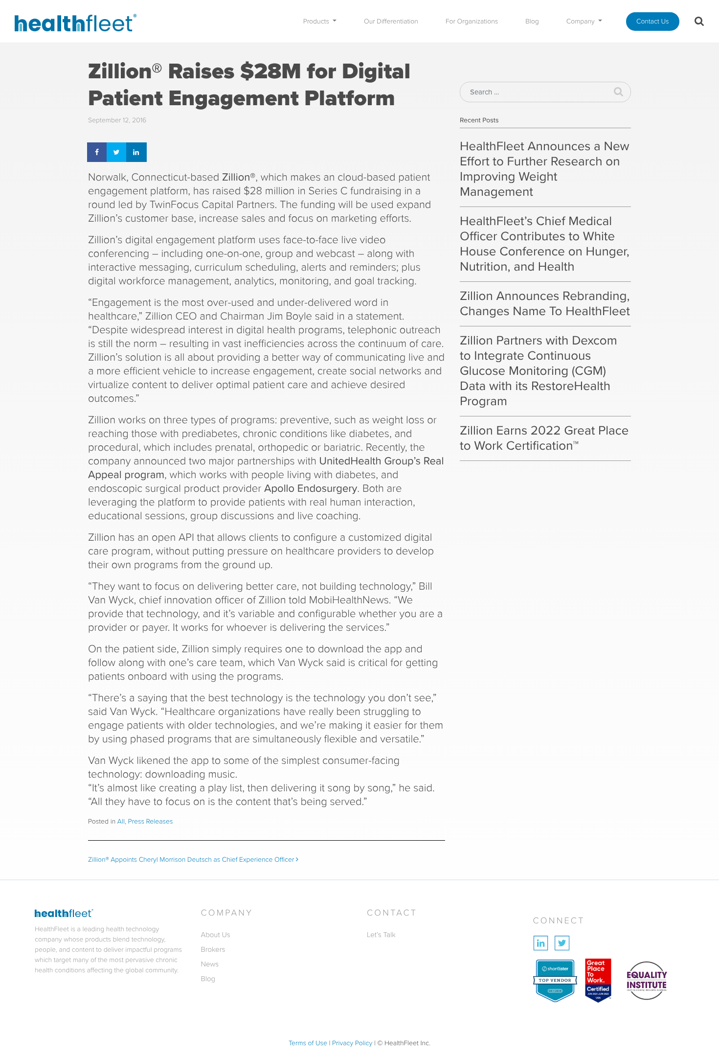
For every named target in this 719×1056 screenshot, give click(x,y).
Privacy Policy (352, 1043)
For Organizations (472, 21)
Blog (532, 21)
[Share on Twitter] (117, 152)
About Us (215, 934)
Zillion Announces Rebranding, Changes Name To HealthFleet (545, 304)
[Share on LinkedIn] (137, 152)
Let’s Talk (381, 934)
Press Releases (150, 821)
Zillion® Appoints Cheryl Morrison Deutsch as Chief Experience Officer (192, 859)
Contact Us (652, 21)
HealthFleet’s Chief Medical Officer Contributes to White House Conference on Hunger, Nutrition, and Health (544, 244)
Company (581, 21)
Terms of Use (308, 1043)
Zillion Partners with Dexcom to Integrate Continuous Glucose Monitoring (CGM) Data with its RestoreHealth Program (538, 371)
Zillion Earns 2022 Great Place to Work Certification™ (544, 438)
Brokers (213, 949)
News (210, 964)
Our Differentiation (391, 21)
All (121, 821)
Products (317, 21)
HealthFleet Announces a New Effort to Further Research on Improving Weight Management (544, 169)
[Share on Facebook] (98, 152)
